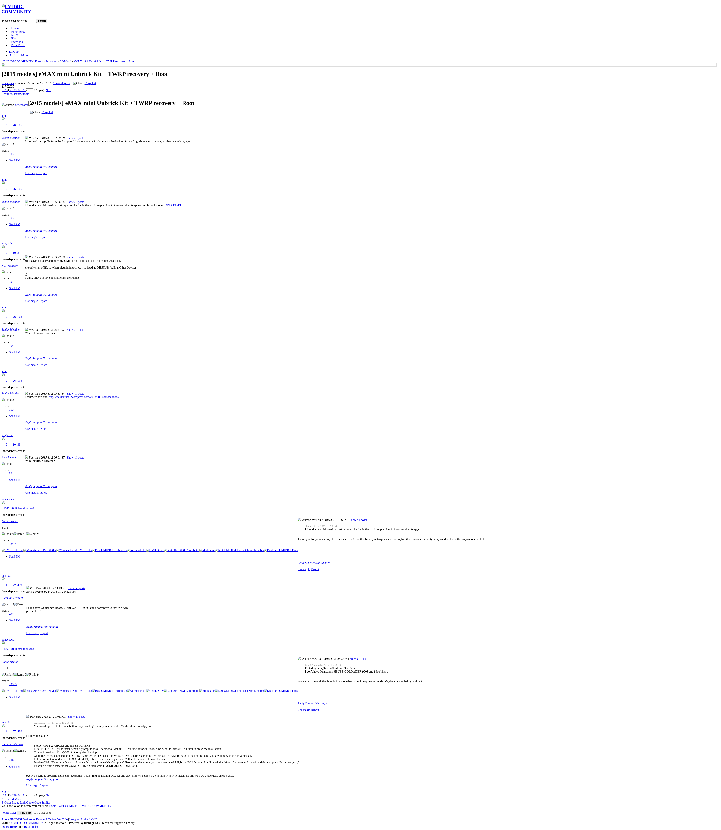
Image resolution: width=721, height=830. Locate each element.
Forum (18, 31)
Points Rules (9, 812)
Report (42, 173)
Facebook (17, 41)
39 (18, 252)
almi (4, 115)
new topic (23, 93)
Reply (28, 166)
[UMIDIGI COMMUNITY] (22, 11)
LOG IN (14, 51)
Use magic (31, 173)
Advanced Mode (11, 799)
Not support (50, 166)
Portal (18, 45)
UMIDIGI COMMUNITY (18, 61)
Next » (6, 791)
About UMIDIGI (12, 819)
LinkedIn (86, 819)
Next (48, 90)
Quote (30, 802)
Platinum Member (12, 597)
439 (19, 585)
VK (94, 819)
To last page (44, 812)
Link (23, 802)
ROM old (65, 61)
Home (15, 28)
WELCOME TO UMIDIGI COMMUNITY (85, 805)
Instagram (74, 819)
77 (14, 585)
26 (14, 125)
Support (38, 166)
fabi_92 (6, 575)
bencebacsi (8, 83)
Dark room (29, 819)
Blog (14, 38)
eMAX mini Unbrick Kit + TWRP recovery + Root (104, 61)
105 (19, 125)
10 (18, 90)
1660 (6, 508)
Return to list (9, 93)
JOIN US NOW (18, 55)
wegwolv (7, 243)
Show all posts (61, 83)
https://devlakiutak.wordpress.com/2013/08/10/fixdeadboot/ (84, 397)
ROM (14, 35)
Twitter (52, 819)
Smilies (45, 802)
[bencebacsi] (3, 65)
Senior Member (11, 137)
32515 (13, 543)
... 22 (23, 90)
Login (52, 805)
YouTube (62, 819)
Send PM (14, 160)
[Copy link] (90, 83)
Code (37, 802)
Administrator (10, 521)
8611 (14, 508)
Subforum (51, 61)
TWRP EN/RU (173, 205)
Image (15, 802)
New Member (10, 265)
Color (7, 802)
